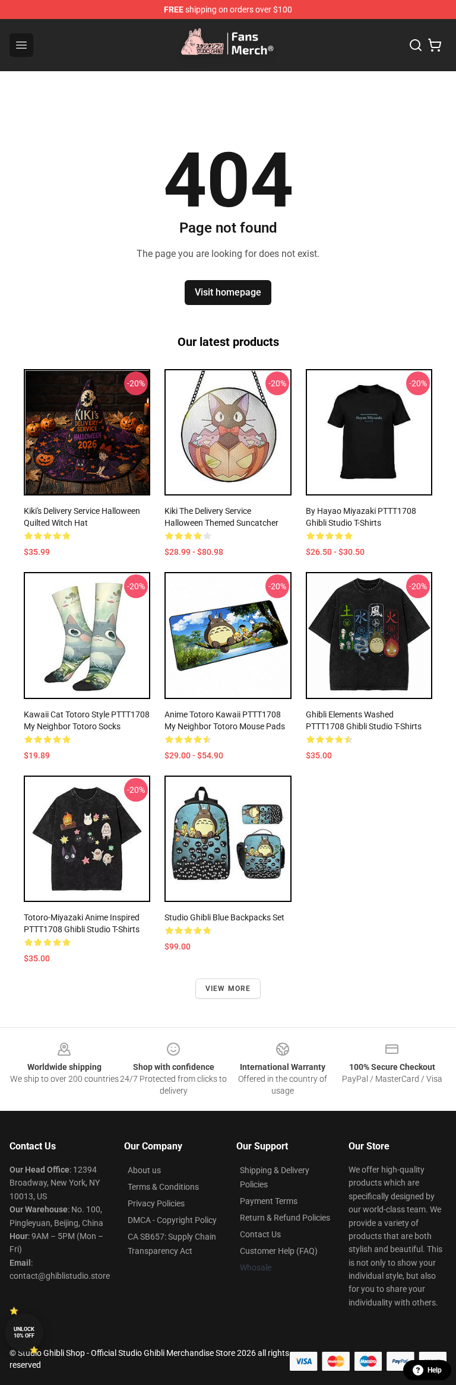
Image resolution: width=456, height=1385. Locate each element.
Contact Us (260, 1234)
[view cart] (435, 45)
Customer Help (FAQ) (279, 1251)
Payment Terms (268, 1201)
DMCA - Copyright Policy (172, 1220)
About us (144, 1170)
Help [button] (435, 1370)
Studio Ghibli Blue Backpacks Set (224, 917)
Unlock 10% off (24, 1332)
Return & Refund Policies (285, 1217)
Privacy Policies (156, 1203)
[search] (415, 45)
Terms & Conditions (163, 1187)
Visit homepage (228, 292)
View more (228, 988)
